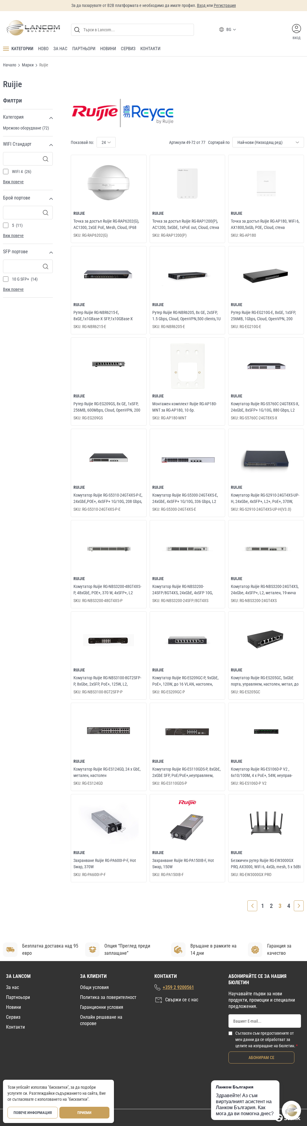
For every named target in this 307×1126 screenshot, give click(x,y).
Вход (202, 5)
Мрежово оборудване (25, 128)
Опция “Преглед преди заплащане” (127, 949)
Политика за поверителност (108, 997)
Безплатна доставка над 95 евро (50, 949)
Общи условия (94, 987)
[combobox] (132, 30)
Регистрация (225, 5)
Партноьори (18, 997)
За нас (12, 987)
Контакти (15, 1027)
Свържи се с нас (181, 1000)
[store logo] (33, 27)
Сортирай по (219, 142)
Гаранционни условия (101, 1007)
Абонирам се (261, 1057)
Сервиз (13, 1017)
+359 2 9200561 (178, 987)
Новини (13, 1007)
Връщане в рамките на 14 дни (213, 949)
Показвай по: (82, 142)
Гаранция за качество (279, 949)
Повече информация (32, 1112)
